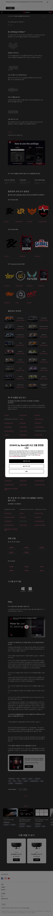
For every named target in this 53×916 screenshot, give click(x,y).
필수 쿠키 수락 (26, 466)
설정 (26, 471)
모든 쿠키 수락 (26, 461)
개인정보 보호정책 (16, 456)
